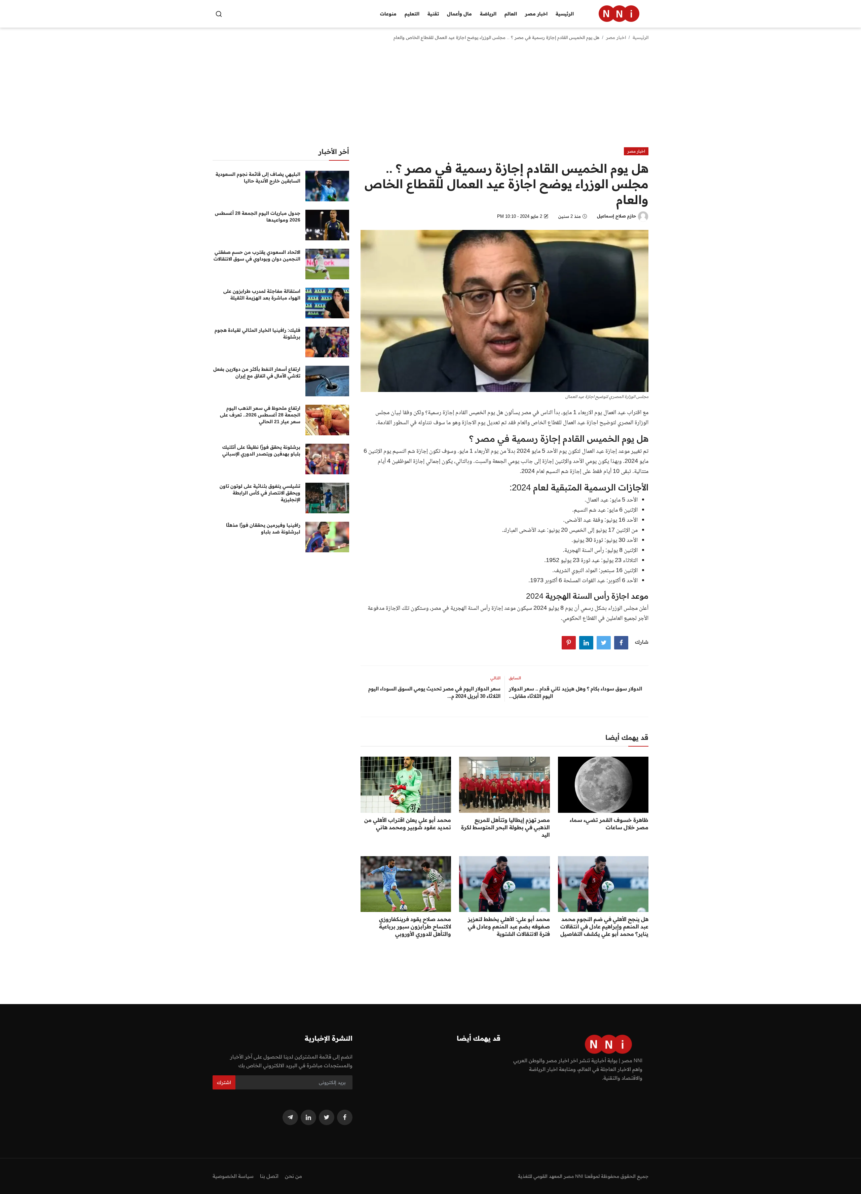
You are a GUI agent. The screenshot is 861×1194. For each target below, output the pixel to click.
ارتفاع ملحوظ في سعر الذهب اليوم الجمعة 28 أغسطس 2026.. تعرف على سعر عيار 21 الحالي (260, 415)
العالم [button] (510, 14)
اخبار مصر (616, 37)
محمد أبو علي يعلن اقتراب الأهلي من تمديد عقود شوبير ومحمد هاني (407, 824)
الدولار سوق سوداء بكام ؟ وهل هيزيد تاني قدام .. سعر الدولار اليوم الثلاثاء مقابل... (575, 692)
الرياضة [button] (488, 14)
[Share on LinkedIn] (586, 642)
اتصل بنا (269, 1176)
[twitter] (326, 1117)
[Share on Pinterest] (569, 642)
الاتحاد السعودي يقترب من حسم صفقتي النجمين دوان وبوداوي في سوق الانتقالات (257, 255)
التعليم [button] (412, 14)
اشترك (224, 1082)
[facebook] (344, 1117)
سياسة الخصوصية (233, 1176)
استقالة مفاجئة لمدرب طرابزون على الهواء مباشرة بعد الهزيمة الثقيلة (261, 294)
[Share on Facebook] (621, 642)
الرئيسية (565, 14)
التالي (495, 677)
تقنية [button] (433, 14)
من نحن (293, 1176)
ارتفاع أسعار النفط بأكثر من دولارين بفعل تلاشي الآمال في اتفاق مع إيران (256, 372)
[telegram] (290, 1117)
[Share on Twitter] (604, 642)
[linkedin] (308, 1117)
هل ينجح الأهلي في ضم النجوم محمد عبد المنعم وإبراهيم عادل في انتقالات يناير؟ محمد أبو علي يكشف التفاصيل (604, 926)
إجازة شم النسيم (410, 451)
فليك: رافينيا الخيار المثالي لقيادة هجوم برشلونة (257, 333)
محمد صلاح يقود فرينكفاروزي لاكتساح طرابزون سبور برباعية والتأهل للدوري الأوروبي (415, 926)
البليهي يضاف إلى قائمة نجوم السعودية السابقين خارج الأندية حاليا (258, 177)
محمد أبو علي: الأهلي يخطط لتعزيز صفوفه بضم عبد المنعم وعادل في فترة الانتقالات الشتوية (509, 926)
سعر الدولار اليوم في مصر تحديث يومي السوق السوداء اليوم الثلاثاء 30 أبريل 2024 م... (434, 692)
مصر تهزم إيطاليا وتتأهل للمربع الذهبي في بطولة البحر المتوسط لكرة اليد (505, 827)
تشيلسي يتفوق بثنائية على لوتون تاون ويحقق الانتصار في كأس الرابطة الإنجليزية (260, 493)
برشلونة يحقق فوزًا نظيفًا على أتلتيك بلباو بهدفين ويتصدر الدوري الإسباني (261, 450)
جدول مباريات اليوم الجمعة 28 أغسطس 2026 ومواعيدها (257, 216)
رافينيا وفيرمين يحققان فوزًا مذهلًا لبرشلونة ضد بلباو (263, 528)
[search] (219, 14)
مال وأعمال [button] (459, 14)
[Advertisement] (430, 97)
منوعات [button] (388, 14)
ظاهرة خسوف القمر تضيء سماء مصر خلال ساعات (609, 824)
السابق (515, 677)
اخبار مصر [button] (536, 14)
